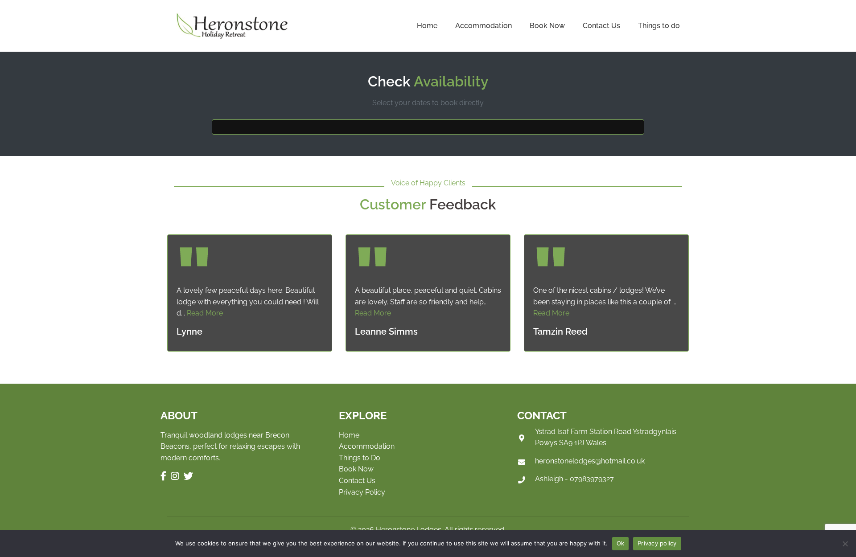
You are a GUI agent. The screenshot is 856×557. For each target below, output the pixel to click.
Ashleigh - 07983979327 (574, 479)
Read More (205, 313)
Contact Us (601, 25)
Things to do (659, 25)
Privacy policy (657, 543)
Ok (621, 543)
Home (427, 25)
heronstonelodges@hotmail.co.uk (590, 461)
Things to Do (359, 458)
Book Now (547, 25)
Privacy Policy (362, 492)
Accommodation (483, 25)
